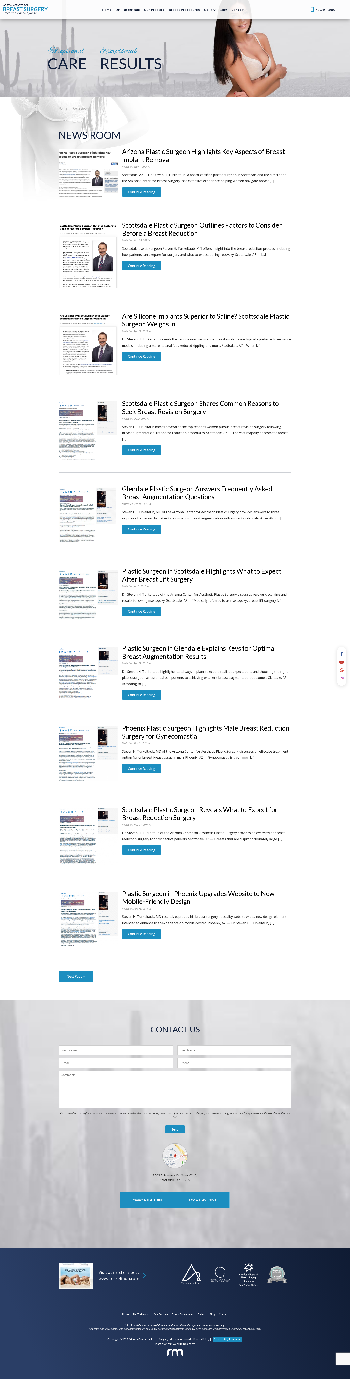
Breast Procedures (184, 9)
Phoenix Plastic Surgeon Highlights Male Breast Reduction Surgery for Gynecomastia (205, 732)
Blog (223, 9)
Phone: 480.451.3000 (147, 1200)
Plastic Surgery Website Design (173, 1344)
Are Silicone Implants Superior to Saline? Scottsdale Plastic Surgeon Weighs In (205, 320)
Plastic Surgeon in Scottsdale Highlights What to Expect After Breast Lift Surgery (201, 575)
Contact (238, 9)
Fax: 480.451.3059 (202, 1200)
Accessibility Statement (227, 1339)
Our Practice (154, 9)
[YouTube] (341, 662)
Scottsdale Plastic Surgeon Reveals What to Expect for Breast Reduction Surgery (200, 813)
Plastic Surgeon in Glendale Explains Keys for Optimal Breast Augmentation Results (199, 652)
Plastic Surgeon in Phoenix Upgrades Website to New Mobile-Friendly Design (198, 897)
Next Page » (76, 976)
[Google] (342, 670)
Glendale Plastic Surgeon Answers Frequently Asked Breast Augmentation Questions (197, 493)
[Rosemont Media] (175, 1352)
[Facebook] (341, 654)
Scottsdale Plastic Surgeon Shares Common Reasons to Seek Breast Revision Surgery (200, 407)
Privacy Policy (201, 1339)
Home (107, 9)
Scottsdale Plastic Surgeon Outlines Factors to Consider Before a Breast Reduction (202, 229)
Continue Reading (141, 192)
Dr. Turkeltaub (128, 9)
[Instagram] (342, 678)
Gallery (210, 9)
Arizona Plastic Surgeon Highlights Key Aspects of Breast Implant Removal (203, 155)
